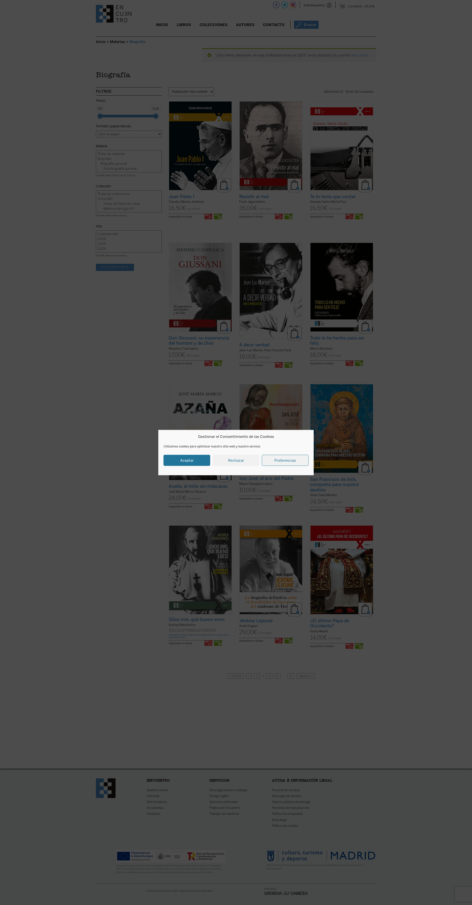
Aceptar (187, 460)
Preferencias (285, 460)
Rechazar (236, 460)
